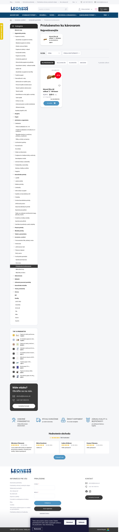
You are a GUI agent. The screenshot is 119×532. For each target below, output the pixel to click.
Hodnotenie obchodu (59, 433)
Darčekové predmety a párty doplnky (25, 224)
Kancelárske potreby (20, 174)
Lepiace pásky (19, 181)
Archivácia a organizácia (21, 120)
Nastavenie (37, 529)
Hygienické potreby (20, 33)
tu (52, 525)
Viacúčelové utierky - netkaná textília (25, 65)
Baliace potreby (19, 184)
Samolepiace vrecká (20, 158)
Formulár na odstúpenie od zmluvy (19, 499)
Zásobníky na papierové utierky (24, 39)
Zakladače (18, 123)
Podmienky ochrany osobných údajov (47, 2)
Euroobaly (18, 149)
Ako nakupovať (64, 2)
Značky (17, 298)
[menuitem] (15, 15)
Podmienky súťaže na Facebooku (19, 512)
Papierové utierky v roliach (23, 49)
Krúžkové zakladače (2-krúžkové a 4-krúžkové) (25, 130)
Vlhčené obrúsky (20, 107)
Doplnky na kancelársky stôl (22, 194)
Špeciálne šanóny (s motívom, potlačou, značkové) (24, 135)
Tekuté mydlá (19, 91)
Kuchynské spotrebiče (21, 256)
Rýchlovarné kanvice (21, 259)
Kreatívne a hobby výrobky (22, 218)
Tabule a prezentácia (20, 234)
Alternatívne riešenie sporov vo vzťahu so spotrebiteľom (20, 508)
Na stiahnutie (13, 493)
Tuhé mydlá (19, 97)
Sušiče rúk (18, 68)
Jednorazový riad (20, 247)
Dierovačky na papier (20, 190)
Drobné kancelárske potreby (22, 200)
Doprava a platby (14, 496)
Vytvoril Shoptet (101, 529)
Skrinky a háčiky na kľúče (22, 168)
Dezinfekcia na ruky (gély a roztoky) (25, 94)
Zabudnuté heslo (44, 513)
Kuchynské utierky (21, 52)
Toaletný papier (19, 75)
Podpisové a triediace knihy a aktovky (25, 155)
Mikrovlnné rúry (20, 269)
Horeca (17, 292)
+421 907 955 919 (22, 400)
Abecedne (83, 62)
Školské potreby (19, 230)
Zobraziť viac (59, 457)
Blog (11, 2)
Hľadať (66, 9)
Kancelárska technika (21, 285)
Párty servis (18, 253)
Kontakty (17, 2)
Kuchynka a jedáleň (20, 237)
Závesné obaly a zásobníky (22, 161)
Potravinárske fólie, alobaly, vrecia (24, 240)
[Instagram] (90, 491)
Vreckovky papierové (21, 59)
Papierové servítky (21, 55)
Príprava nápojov (19, 250)
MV (16, 295)
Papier (16, 117)
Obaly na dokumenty (20, 152)
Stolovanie (18, 243)
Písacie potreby (19, 227)
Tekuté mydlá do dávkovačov (23, 88)
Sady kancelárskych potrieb (22, 206)
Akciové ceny (18, 30)
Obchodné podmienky (28, 2)
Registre (17, 171)
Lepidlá (17, 177)
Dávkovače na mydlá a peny (23, 81)
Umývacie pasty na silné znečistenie (25, 104)
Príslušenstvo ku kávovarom (23, 266)
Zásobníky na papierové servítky (24, 72)
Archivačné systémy (20, 142)
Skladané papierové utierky (23, 43)
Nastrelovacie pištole (20, 210)
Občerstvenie (18, 276)
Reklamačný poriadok (16, 488)
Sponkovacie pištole (20, 221)
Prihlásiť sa (48, 503)
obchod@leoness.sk (23, 396)
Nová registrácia (47, 508)
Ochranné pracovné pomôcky (23, 282)
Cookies (12, 505)
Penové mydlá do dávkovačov (24, 84)
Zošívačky (18, 187)
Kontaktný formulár (24, 406)
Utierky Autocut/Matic (22, 46)
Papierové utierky (20, 36)
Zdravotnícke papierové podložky (24, 62)
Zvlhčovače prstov (20, 203)
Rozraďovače (18, 145)
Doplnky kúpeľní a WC (21, 110)
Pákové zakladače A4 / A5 (23, 126)
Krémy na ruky (19, 101)
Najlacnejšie (61, 62)
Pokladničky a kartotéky (21, 165)
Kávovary (18, 263)
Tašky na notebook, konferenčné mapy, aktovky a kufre (25, 214)
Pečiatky (17, 197)
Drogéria (17, 113)
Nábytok (17, 279)
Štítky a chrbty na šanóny (22, 139)
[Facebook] (86, 491)
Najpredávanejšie (47, 62)
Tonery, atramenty (20, 288)
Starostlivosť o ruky (20, 78)
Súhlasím (81, 522)
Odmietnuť (69, 522)
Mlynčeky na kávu (20, 272)
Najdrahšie (72, 62)
